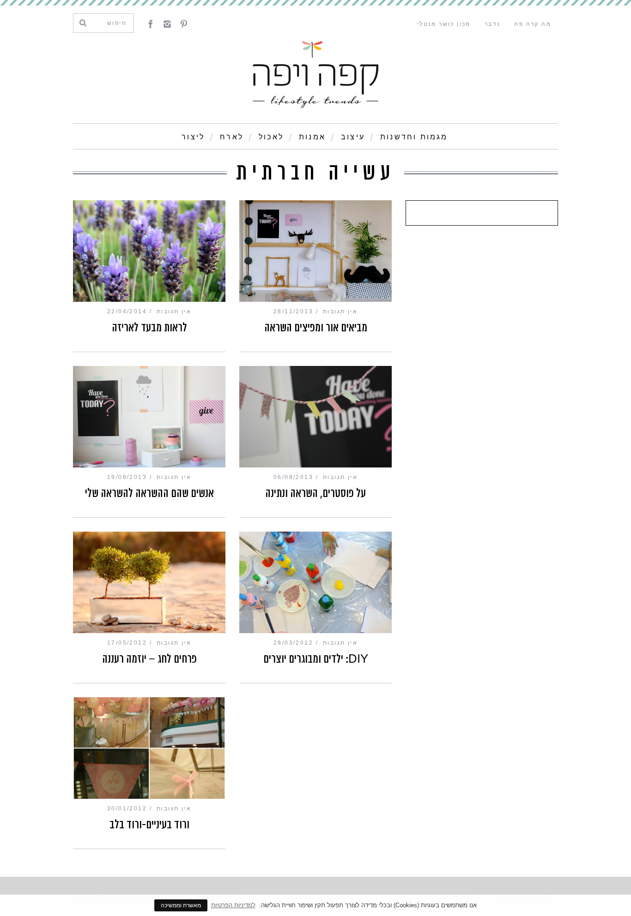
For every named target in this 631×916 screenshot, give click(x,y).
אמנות (312, 137)
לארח (231, 137)
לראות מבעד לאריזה (149, 327)
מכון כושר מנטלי (444, 24)
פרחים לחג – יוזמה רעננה (149, 659)
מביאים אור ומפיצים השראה (315, 327)
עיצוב (353, 137)
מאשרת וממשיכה (181, 905)
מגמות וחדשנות (414, 137)
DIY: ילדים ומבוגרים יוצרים (315, 659)
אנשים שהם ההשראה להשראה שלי (149, 493)
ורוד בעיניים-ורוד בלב (149, 824)
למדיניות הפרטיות (233, 905)
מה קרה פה (532, 24)
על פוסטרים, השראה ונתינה (315, 493)
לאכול (271, 137)
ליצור (193, 137)
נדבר (493, 24)
